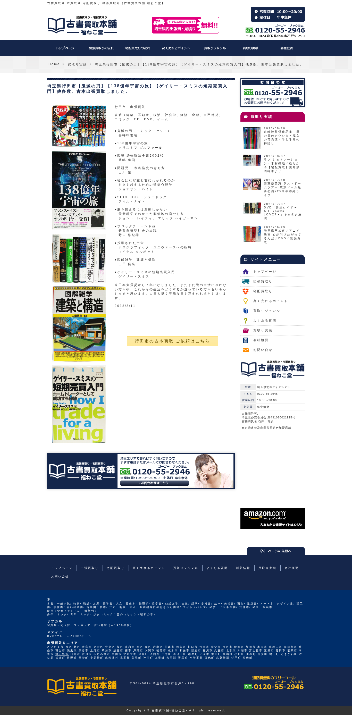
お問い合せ (263, 350)
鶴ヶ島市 (62, 654)
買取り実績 (251, 50)
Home (54, 64)
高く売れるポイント (176, 50)
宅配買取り (137, 50)
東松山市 (275, 646)
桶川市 (208, 650)
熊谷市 (181, 646)
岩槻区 (158, 646)
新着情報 (243, 567)
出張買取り (101, 50)
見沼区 (99, 646)
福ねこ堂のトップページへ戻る (82, 25)
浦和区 (130, 646)
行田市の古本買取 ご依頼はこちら (172, 341)
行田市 (204, 646)
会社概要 (287, 50)
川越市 (170, 646)
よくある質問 (264, 320)
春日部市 (290, 646)
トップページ (65, 50)
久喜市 (219, 650)
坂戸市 (292, 650)
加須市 (251, 646)
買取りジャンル (215, 50)
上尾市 (95, 650)
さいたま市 (55, 646)
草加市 (107, 650)
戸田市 (138, 650)
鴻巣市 (72, 650)
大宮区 (87, 646)
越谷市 (118, 650)
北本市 (231, 650)
